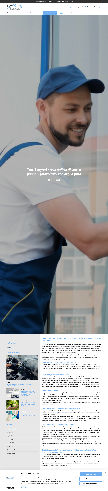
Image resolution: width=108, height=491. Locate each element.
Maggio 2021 (10, 443)
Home (9, 12)
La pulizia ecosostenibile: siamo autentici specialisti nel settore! (29, 404)
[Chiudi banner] (105, 472)
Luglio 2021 (10, 436)
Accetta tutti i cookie (90, 474)
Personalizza (89, 478)
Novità (9, 347)
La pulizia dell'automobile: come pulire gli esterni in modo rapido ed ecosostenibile (28, 393)
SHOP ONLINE (51, 12)
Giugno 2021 (10, 439)
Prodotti (28, 12)
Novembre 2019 (11, 453)
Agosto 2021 (10, 432)
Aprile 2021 (10, 446)
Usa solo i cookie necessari (90, 483)
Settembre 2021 (11, 429)
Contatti (70, 12)
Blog (61, 12)
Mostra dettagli (25, 488)
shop (66, 465)
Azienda (18, 12)
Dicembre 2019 (11, 450)
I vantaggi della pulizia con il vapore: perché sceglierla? (29, 414)
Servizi (38, 12)
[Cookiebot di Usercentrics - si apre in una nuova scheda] (10, 488)
